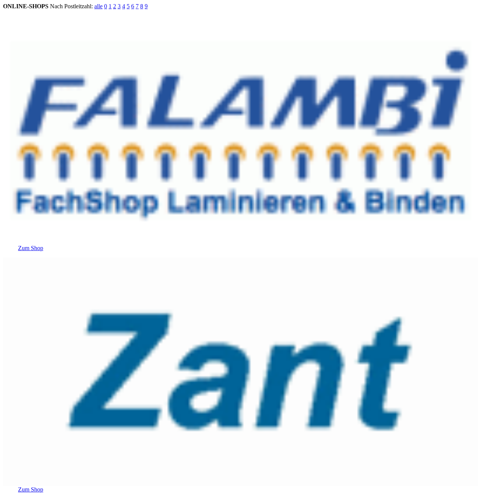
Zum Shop (30, 248)
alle (98, 6)
